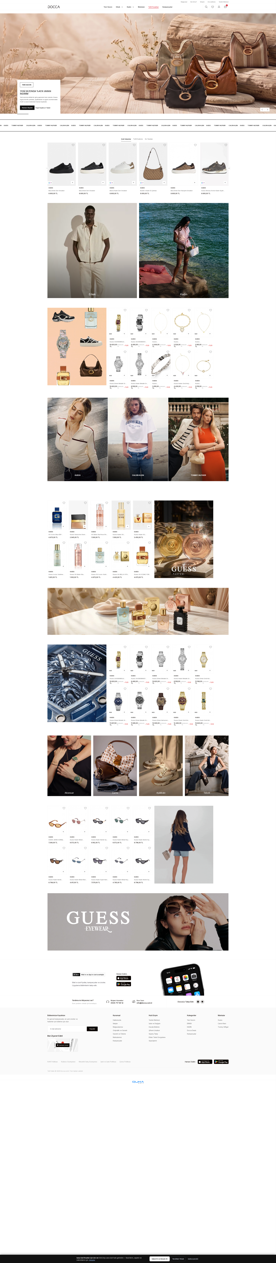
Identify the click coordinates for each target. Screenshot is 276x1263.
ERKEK (189, 1023)
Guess (18, 125)
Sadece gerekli (193, 1259)
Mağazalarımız (118, 1027)
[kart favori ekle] (73, 145)
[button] (108, 7)
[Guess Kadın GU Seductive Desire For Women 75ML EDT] (142, 515)
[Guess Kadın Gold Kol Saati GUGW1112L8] (203, 700)
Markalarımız (117, 1037)
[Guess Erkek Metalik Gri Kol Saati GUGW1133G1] (139, 700)
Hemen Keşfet (27, 108)
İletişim (202, 2)
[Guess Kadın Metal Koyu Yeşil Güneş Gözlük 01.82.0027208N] (121, 820)
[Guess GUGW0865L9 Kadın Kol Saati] (118, 322)
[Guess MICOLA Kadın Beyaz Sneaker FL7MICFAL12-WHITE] (123, 164)
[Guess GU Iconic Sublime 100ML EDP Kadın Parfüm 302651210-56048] (99, 555)
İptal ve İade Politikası (108, 1062)
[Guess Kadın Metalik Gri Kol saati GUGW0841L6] (139, 364)
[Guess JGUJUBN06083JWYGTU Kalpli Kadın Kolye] (203, 322)
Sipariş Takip (153, 1034)
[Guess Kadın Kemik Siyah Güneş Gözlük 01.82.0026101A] (99, 820)
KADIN (189, 1027)
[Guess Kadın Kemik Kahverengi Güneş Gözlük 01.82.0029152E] (57, 860)
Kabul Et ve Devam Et (160, 1259)
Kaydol (92, 1029)
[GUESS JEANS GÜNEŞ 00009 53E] (57, 820)
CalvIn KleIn (9, 125)
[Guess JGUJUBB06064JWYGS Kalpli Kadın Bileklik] (182, 322)
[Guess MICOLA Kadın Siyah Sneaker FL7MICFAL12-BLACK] (214, 157)
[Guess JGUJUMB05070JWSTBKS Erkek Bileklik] (160, 364)
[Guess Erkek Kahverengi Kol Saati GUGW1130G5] (160, 700)
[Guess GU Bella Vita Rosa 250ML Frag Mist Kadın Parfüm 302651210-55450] (78, 555)
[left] (47, 168)
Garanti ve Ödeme (119, 1034)
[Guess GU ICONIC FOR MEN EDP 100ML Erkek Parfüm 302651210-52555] (142, 555)
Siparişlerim (153, 1041)
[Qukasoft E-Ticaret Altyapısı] (138, 1082)
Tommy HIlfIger (29, 125)
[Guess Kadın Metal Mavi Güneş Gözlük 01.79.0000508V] (78, 860)
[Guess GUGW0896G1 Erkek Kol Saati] (139, 322)
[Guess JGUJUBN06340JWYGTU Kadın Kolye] (160, 322)
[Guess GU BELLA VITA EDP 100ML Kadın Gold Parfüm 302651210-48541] (121, 555)
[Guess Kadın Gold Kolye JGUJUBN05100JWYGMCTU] (182, 364)
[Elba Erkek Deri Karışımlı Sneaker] (62, 164)
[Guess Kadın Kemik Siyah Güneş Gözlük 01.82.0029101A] (142, 820)
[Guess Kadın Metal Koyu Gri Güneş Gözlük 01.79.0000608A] (121, 860)
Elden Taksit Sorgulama (157, 1037)
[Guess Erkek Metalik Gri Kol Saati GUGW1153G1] (118, 700)
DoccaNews (212, 2)
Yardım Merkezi (224, 2)
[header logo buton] (53, 7)
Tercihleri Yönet (178, 1259)
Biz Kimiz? (194, 2)
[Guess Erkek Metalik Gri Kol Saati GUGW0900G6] (118, 364)
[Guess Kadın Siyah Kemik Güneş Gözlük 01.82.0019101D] (99, 860)
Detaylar (92, 1260)
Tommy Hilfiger (223, 1027)
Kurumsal (116, 1015)
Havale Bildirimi (154, 1027)
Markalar (221, 1015)
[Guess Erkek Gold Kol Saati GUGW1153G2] (203, 659)
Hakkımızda (117, 1020)
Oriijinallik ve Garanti (120, 1030)
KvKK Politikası (52, 1062)
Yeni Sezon (191, 1020)
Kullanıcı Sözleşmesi (68, 1062)
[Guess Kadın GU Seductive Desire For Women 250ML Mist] (121, 515)
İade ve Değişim (154, 1023)
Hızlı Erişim (153, 1015)
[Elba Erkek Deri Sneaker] (153, 164)
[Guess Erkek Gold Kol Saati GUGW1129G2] (182, 700)
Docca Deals (191, 1030)
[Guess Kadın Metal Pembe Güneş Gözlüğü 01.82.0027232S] (78, 820)
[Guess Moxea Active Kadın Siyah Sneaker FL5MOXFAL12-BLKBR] (92, 164)
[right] (229, 168)
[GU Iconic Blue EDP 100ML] (57, 515)
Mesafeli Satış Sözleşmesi (88, 1062)
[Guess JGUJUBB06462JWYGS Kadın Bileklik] (203, 364)
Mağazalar (184, 2)
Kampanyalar (117, 1041)
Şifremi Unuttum (154, 1030)
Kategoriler (191, 1015)
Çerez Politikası (125, 1062)
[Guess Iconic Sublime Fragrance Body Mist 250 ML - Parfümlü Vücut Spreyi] (57, 555)
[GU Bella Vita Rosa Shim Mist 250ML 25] (99, 515)
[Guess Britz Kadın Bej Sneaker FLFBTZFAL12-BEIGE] (184, 157)
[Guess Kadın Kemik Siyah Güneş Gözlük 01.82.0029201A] (142, 860)
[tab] (126, 139)
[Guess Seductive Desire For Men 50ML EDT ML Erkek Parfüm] (78, 515)
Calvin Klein (222, 1023)
